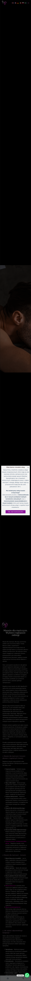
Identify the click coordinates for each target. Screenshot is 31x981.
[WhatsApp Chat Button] (27, 975)
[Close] (28, 467)
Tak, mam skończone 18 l (15, 512)
